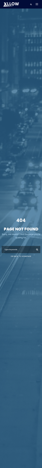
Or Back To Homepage (21, 256)
